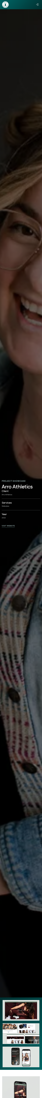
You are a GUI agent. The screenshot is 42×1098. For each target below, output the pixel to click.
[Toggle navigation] (37, 4)
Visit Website (8, 526)
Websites (5, 506)
